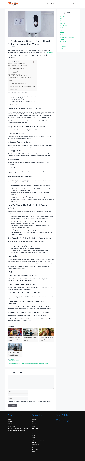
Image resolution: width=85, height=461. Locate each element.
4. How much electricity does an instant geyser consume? (23, 86)
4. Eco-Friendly (15, 71)
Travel (61, 48)
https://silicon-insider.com (51, 3)
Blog (61, 18)
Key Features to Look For (15, 74)
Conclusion (11, 79)
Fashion (62, 27)
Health (61, 34)
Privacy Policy (73, 3)
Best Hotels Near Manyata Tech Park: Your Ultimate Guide (21, 361)
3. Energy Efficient (15, 69)
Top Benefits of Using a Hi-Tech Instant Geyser (20, 77)
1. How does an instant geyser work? (19, 82)
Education (62, 23)
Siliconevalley (63, 41)
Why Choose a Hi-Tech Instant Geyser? (18, 65)
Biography (62, 16)
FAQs (10, 80)
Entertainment (63, 25)
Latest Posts (13, 89)
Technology (11, 359)
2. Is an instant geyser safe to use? (18, 83)
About (60, 3)
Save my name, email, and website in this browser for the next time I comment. (30, 401)
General (62, 32)
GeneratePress (28, 458)
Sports (61, 44)
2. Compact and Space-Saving (18, 68)
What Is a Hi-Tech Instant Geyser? (17, 63)
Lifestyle (62, 39)
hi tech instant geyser (14, 360)
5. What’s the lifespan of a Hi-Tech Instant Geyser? (22, 87)
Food (61, 30)
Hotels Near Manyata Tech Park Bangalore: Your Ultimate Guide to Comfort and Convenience (28, 363)
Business (62, 20)
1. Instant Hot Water (15, 66)
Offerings (10, 423)
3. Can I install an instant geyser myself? (19, 85)
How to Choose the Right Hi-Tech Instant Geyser (20, 75)
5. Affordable (14, 72)
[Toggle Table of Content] (34, 62)
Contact (65, 3)
